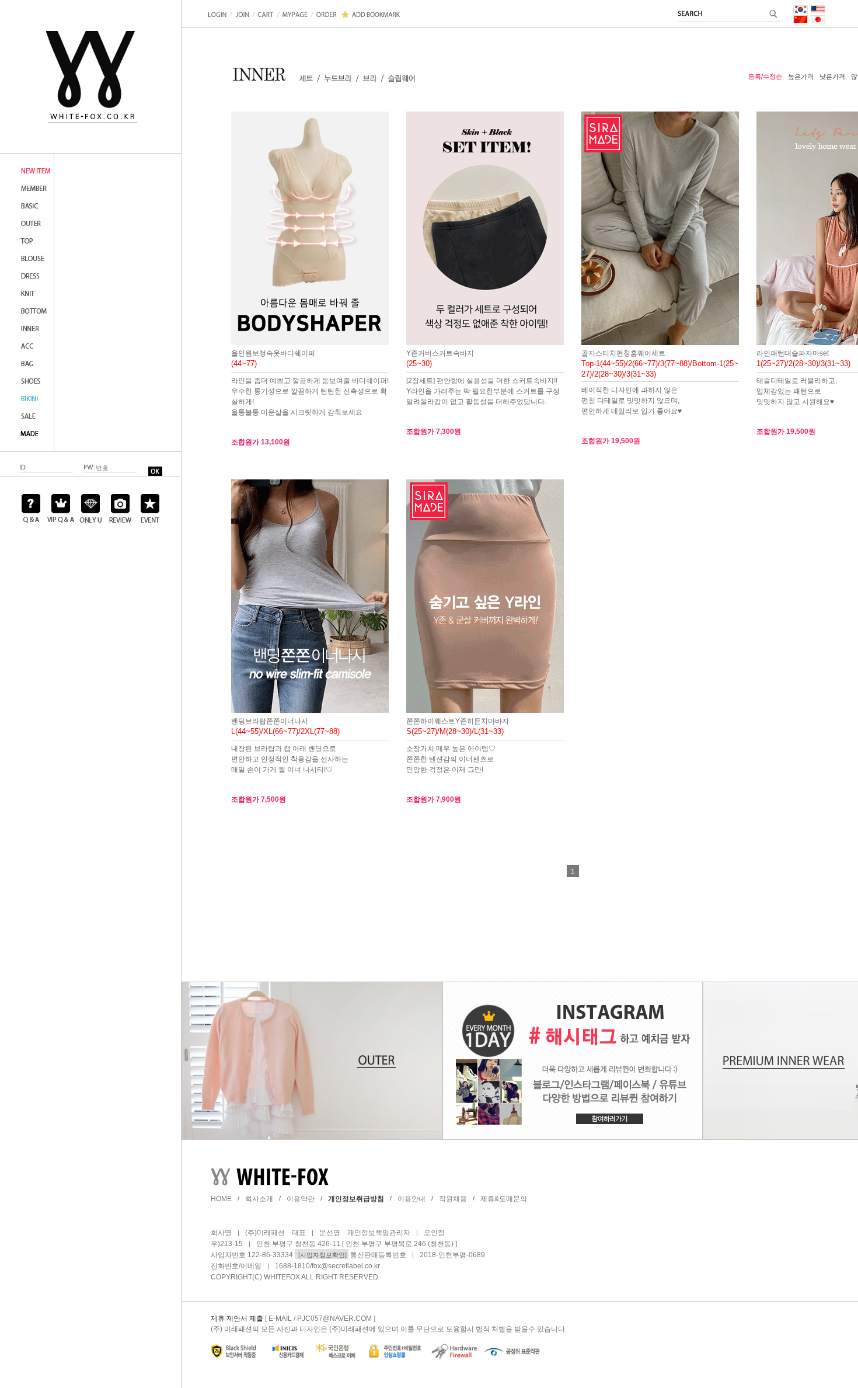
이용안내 (411, 1199)
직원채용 (453, 1199)
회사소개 (259, 1199)
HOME (221, 1199)
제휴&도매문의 (503, 1199)
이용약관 (301, 1199)
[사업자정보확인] (322, 1254)
